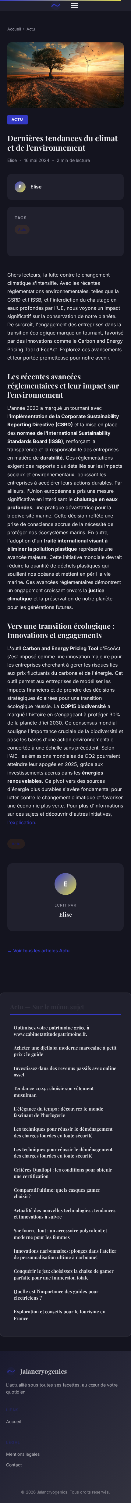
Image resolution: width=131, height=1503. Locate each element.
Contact (14, 1464)
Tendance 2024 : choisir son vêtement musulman (54, 1091)
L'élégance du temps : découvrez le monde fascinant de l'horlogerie (58, 1112)
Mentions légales (23, 1454)
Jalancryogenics (43, 1371)
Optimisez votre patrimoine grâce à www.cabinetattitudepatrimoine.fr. (51, 1031)
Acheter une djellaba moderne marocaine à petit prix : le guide (65, 1051)
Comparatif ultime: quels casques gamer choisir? (57, 1193)
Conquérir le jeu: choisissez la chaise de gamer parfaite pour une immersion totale (64, 1274)
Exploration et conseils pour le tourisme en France (59, 1314)
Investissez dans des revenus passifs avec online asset (65, 1071)
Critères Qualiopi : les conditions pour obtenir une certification (63, 1173)
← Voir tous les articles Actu (38, 951)
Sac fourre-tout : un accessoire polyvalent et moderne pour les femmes (60, 1233)
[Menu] (75, 5)
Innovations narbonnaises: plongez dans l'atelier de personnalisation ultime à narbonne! (65, 1254)
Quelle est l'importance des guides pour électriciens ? (56, 1294)
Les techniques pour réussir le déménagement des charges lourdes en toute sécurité (63, 1132)
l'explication (21, 822)
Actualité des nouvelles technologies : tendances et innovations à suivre (64, 1213)
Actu (31, 29)
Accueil (14, 29)
